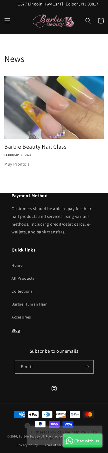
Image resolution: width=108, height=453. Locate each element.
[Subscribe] (87, 367)
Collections (22, 291)
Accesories (21, 317)
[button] (7, 20)
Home (17, 265)
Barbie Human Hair (29, 304)
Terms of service (55, 445)
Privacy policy (27, 445)
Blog (16, 330)
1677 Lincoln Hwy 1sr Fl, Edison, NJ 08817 (58, 4)
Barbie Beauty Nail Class (35, 146)
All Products (23, 278)
